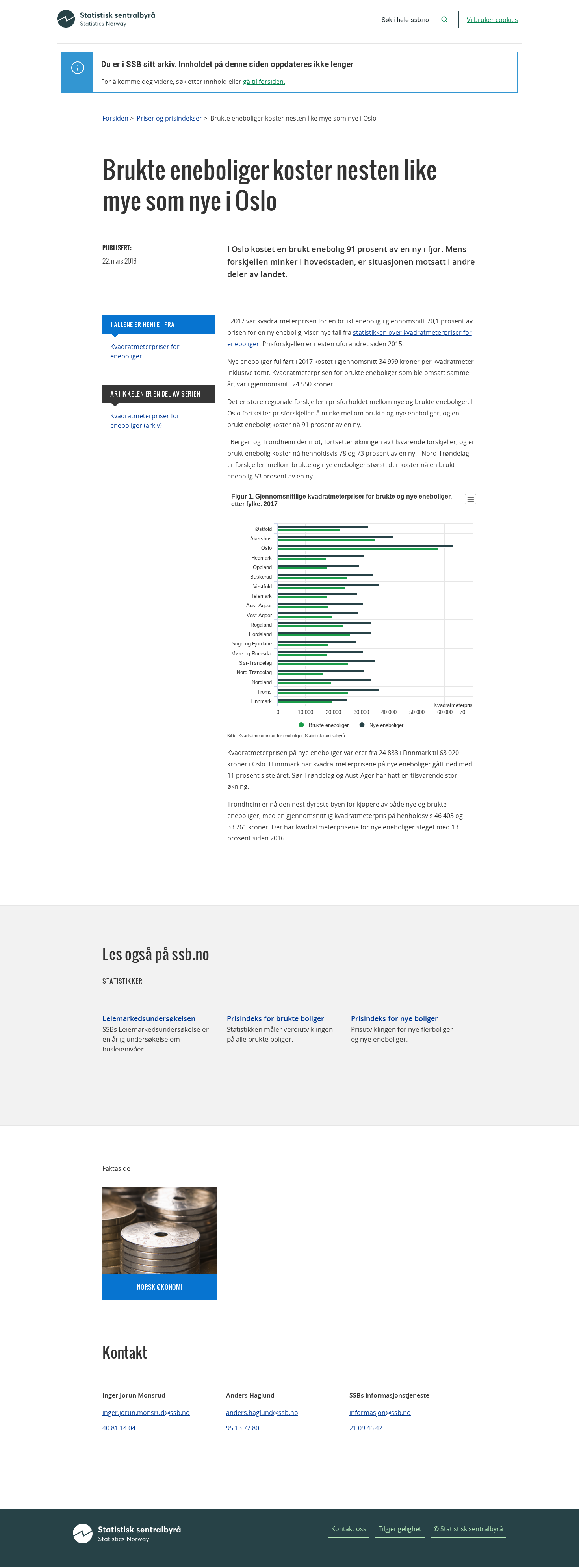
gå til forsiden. (264, 81)
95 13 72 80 (242, 1428)
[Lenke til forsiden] (106, 20)
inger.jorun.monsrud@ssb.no (146, 1412)
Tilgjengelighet (400, 1528)
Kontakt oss (348, 1528)
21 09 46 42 (365, 1428)
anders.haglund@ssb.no (262, 1412)
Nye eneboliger (386, 725)
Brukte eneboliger (329, 725)
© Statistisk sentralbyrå (468, 1528)
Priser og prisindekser (170, 118)
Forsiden (115, 118)
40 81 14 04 (118, 1428)
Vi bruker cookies (492, 19)
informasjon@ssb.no (380, 1412)
